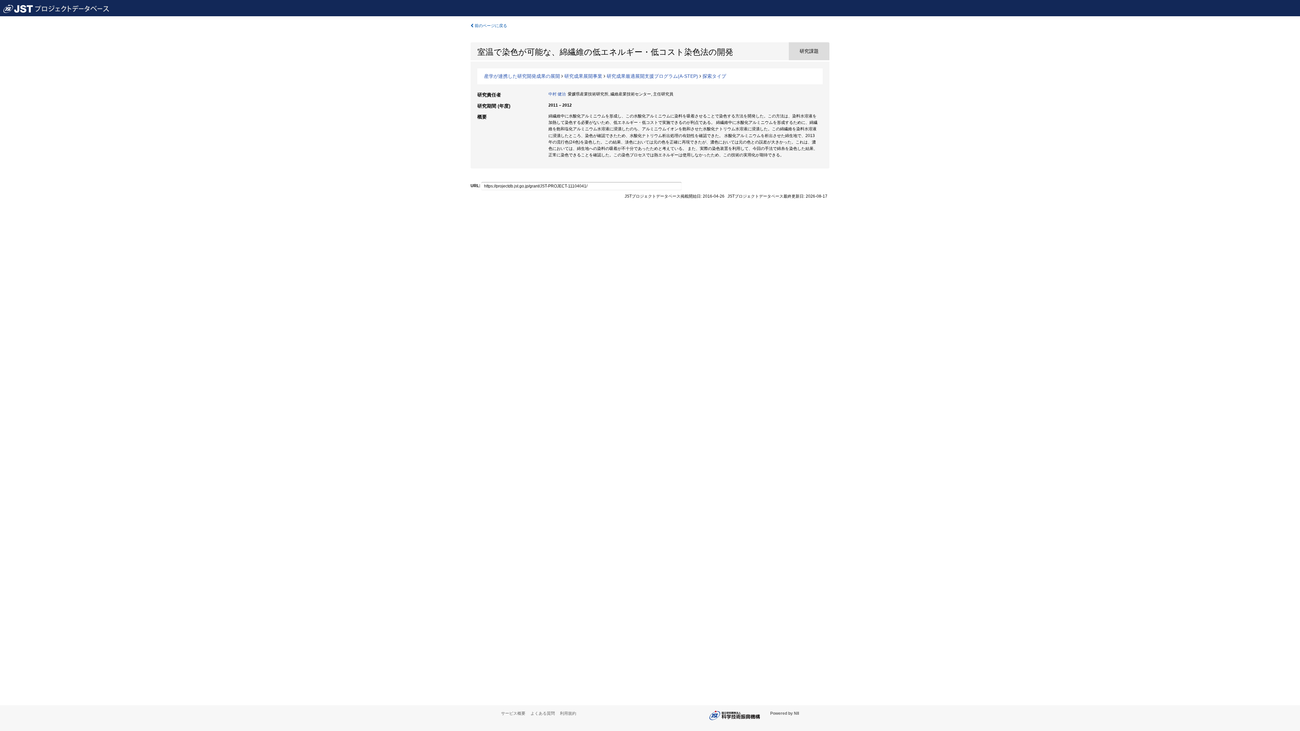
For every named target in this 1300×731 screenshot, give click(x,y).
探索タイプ (714, 76)
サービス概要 (513, 713)
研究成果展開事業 (583, 76)
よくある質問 (542, 713)
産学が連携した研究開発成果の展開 (522, 76)
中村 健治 (557, 94)
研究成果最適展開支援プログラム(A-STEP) (652, 76)
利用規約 (568, 713)
